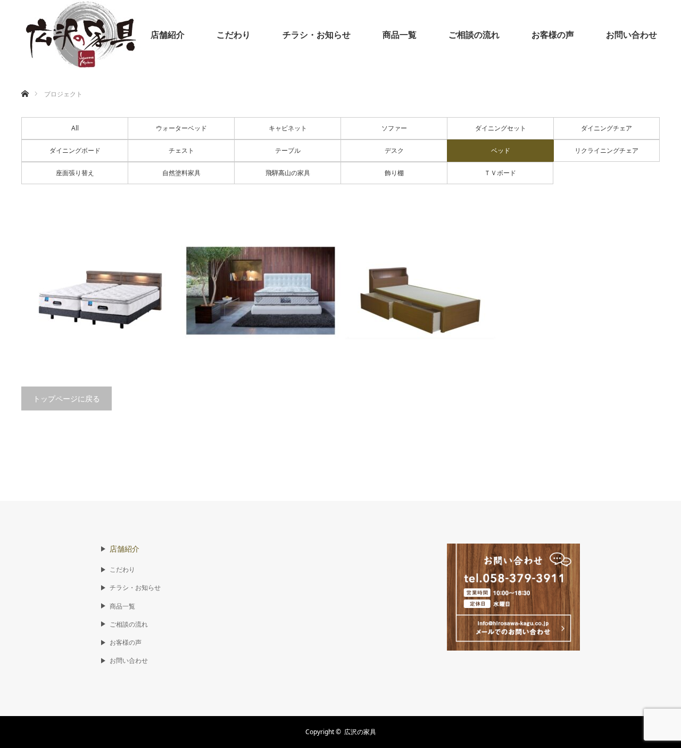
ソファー (394, 128)
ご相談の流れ (474, 34)
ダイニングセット (500, 128)
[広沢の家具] (82, 34)
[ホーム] (24, 81)
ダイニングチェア (606, 128)
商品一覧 (400, 34)
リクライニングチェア (606, 150)
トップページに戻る (66, 398)
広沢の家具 (360, 731)
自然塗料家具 (181, 172)
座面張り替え (75, 172)
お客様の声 (552, 34)
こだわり (234, 34)
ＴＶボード (500, 172)
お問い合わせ (631, 34)
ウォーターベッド (181, 128)
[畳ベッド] (420, 291)
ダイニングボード (75, 150)
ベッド (500, 150)
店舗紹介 (168, 34)
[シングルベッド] (101, 291)
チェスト (181, 150)
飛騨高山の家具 (287, 172)
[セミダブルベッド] (260, 291)
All (75, 128)
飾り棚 (394, 172)
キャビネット (288, 128)
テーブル (288, 150)
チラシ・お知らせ (317, 34)
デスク (394, 150)
